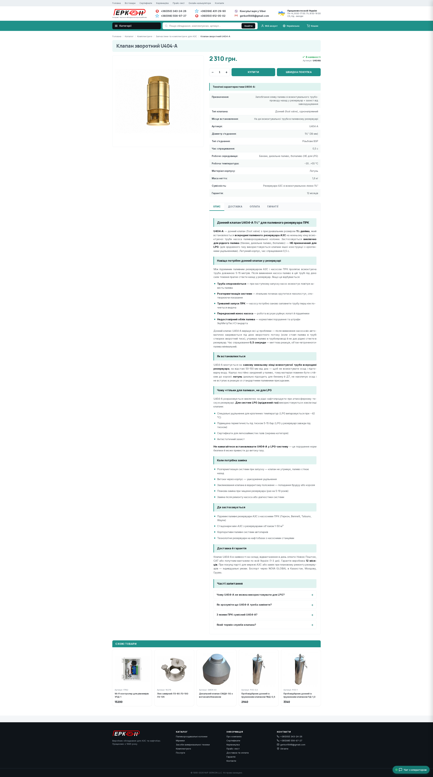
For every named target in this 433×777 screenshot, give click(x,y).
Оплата (255, 206)
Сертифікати (146, 3)
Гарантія (230, 756)
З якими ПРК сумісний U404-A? (237, 614)
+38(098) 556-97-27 (291, 740)
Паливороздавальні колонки (191, 736)
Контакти (219, 3)
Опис (217, 206)
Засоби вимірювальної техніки (193, 744)
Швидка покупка (299, 72)
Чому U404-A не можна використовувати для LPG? (251, 594)
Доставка (235, 206)
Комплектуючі (144, 36)
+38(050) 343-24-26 (291, 736)
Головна (116, 3)
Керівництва (162, 3)
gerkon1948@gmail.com (292, 744)
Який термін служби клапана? (236, 624)
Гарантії (272, 206)
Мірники (180, 740)
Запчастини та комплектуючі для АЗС (176, 36)
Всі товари (130, 3)
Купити (253, 72)
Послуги (180, 752)
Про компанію (234, 736)
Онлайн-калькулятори (200, 3)
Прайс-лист (179, 3)
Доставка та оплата (237, 752)
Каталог (129, 36)
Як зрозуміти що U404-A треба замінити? (244, 604)
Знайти (248, 25)
